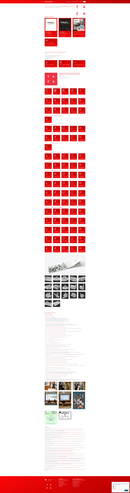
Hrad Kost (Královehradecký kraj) (52, 170)
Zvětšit (65, 295)
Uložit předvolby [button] (126, 490)
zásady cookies (118, 484)
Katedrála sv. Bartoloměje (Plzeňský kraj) (54, 207)
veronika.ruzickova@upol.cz (76, 486)
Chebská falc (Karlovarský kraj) (52, 198)
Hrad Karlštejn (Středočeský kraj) (52, 225)
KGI (79, 1)
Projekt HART (69, 1)
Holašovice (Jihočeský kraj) (51, 216)
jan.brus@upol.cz (61, 486)
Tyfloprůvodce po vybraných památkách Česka (55, 87)
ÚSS (77, 1)
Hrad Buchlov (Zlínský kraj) (51, 124)
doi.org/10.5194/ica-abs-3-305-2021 (49, 468)
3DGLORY (81, 1)
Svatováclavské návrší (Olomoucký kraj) (54, 115)
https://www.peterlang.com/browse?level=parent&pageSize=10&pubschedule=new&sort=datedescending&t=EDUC (58, 450)
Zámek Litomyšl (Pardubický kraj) (52, 161)
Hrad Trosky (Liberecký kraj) (51, 179)
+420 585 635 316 (75, 485)
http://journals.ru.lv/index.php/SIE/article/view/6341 (51, 461)
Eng (84, 1)
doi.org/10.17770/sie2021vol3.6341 (78, 458)
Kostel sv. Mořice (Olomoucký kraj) (52, 106)
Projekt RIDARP (73, 1)
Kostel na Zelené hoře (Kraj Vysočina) (53, 152)
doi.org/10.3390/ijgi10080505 (62, 456)
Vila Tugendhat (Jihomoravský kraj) (52, 133)
